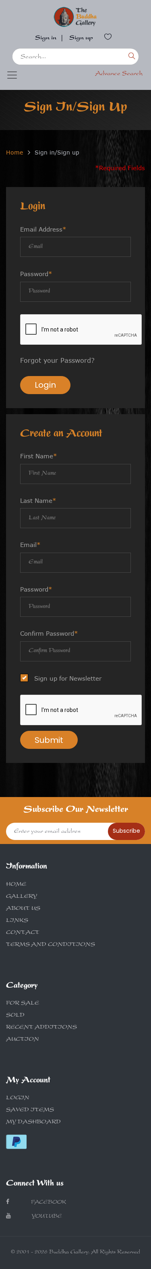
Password (36, 273)
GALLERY (21, 897)
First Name (38, 456)
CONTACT (22, 933)
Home (14, 152)
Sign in (45, 38)
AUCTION (22, 1040)
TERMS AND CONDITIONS (50, 945)
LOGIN (17, 1098)
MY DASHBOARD (33, 1122)
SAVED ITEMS (30, 1110)
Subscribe (126, 831)
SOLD (15, 1016)
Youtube (46, 1217)
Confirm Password (49, 633)
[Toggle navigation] (12, 75)
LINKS (17, 921)
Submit (49, 740)
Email (30, 544)
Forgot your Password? (57, 360)
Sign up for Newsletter (67, 678)
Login (45, 384)
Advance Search (119, 74)
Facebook (47, 1203)
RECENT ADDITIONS (41, 1028)
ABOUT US (23, 909)
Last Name (38, 500)
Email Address (43, 229)
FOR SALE (22, 1004)
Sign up (81, 38)
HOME (16, 885)
